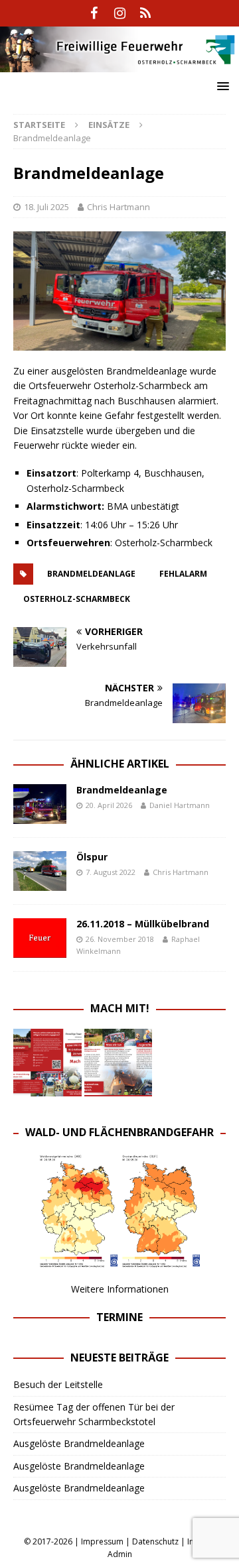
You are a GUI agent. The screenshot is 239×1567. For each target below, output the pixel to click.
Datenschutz (155, 1541)
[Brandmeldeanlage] (39, 804)
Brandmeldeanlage (91, 573)
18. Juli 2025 (46, 207)
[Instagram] (119, 13)
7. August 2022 (110, 872)
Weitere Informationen (120, 1289)
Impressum (102, 1541)
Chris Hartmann (118, 207)
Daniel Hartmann (179, 805)
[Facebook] (94, 13)
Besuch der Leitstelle (58, 1384)
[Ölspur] (39, 871)
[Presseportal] (145, 13)
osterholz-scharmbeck (76, 599)
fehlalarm (183, 573)
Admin (120, 1554)
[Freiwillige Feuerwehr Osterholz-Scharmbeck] (119, 64)
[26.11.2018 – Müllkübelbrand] (39, 938)
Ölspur (92, 856)
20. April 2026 (109, 805)
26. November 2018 (120, 939)
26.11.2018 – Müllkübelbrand (142, 923)
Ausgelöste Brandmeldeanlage (79, 1443)
